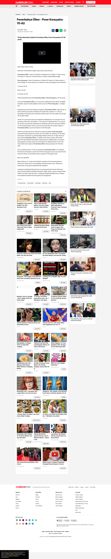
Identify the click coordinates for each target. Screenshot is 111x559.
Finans (37, 499)
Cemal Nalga (37, 183)
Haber (50, 533)
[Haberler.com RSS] (17, 523)
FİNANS (41, 6)
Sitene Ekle (78, 512)
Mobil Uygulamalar (79, 508)
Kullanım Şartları (79, 494)
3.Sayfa (17, 505)
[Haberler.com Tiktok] (26, 523)
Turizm (37, 501)
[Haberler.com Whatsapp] (32, 520)
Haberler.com (59, 492)
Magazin (18, 499)
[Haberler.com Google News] (17, 520)
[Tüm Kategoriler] (16, 6)
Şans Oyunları (59, 501)
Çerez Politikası (79, 499)
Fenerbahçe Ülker (21, 183)
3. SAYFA (50, 6)
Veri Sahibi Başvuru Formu (81, 503)
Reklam (77, 487)
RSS (76, 510)
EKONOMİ (45, 2)
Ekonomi (18, 494)
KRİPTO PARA (69, 2)
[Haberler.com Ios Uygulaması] (59, 520)
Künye (86, 487)
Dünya (17, 508)
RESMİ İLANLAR (79, 6)
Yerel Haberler (39, 505)
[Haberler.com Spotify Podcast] (36, 520)
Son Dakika (18, 501)
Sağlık (37, 494)
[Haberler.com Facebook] (20, 520)
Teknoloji (38, 497)
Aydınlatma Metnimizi (13, 556)
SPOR (61, 2)
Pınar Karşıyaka (30, 183)
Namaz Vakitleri (59, 497)
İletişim (82, 487)
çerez (2, 553)
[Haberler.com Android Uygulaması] (67, 520)
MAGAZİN (54, 2)
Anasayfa (18, 14)
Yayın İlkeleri (92, 487)
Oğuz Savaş (44, 183)
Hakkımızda (70, 487)
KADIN (34, 6)
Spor (24, 14)
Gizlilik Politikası (79, 497)
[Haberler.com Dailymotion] (32, 523)
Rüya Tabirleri (59, 503)
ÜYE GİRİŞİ (91, 2)
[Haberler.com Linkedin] (29, 520)
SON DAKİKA (24, 6)
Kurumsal (77, 492)
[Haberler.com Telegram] (29, 523)
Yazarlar (37, 503)
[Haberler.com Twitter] (23, 520)
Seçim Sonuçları (59, 499)
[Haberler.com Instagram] (26, 520)
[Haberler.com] (23, 487)
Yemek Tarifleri (59, 505)
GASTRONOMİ (91, 6)
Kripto (17, 503)
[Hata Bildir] (52, 536)
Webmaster (78, 505)
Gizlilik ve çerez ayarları (45, 536)
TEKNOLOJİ (59, 6)
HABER (78, 2)
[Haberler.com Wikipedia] (20, 523)
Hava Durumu (59, 494)
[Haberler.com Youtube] (23, 523)
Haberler (18, 492)
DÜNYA (69, 6)
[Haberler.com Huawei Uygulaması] (74, 520)
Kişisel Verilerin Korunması (81, 501)
